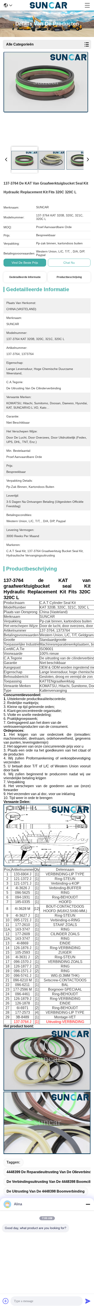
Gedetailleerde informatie (25, 277)
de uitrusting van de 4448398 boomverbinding (46, 1191)
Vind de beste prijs (25, 262)
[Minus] (88, 1204)
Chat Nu (69, 262)
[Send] (87, 1301)
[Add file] (6, 1301)
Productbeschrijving (69, 277)
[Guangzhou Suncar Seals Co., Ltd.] (48, 5)
